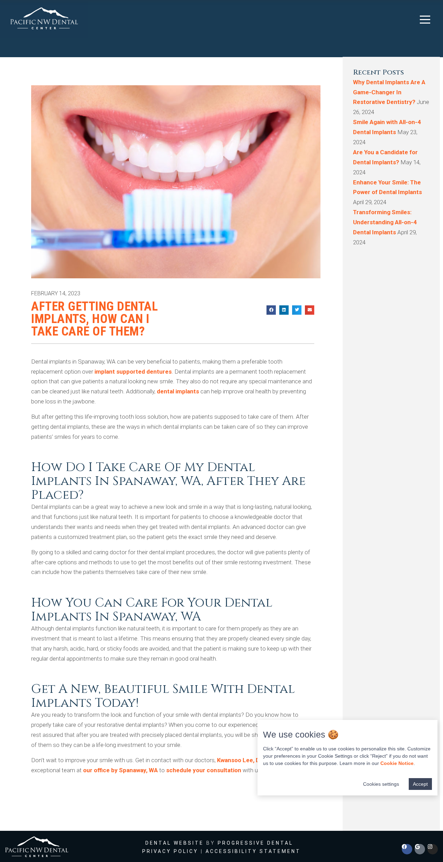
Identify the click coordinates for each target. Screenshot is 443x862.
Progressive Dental (255, 843)
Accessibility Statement (253, 851)
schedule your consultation (203, 770)
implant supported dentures (133, 371)
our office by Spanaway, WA (120, 770)
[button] (425, 19)
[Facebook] (407, 849)
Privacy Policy (170, 851)
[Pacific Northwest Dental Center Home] (44, 19)
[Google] (420, 849)
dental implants (178, 391)
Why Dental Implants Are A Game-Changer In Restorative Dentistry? (389, 92)
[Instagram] (432, 849)
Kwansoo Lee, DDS (242, 760)
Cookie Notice (397, 763)
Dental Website (174, 843)
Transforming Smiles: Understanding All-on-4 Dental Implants (385, 222)
